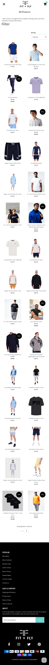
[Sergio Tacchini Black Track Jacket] (36, 278)
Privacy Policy (6, 596)
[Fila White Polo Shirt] (12, 118)
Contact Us (5, 583)
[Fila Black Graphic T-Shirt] (36, 375)
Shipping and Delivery (8, 592)
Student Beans (6, 575)
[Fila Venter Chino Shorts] (36, 437)
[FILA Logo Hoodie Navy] (36, 501)
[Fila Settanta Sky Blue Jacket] (12, 375)
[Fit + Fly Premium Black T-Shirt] (12, 213)
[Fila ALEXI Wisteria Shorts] (12, 437)
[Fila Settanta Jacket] (36, 151)
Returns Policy (6, 600)
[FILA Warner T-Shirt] (36, 309)
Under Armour (6, 567)
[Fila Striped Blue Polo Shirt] (12, 406)
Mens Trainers (6, 571)
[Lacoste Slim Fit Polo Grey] (36, 118)
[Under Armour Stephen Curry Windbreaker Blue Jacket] (36, 213)
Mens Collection (7, 560)
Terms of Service (7, 604)
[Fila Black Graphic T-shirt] (36, 406)
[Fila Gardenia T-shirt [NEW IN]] (12, 247)
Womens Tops (6, 564)
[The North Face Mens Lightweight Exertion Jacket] (36, 342)
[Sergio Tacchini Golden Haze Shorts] (36, 468)
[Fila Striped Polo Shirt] (36, 247)
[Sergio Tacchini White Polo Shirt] (12, 468)
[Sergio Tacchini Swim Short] (12, 151)
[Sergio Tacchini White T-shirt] (12, 278)
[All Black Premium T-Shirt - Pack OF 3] (12, 501)
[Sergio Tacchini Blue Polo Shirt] (12, 182)
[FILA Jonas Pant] (12, 85)
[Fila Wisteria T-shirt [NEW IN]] (36, 85)
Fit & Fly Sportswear (30, 659)
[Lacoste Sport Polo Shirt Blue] (12, 52)
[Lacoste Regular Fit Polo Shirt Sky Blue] (36, 52)
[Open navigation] (4, 4)
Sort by (33, 32)
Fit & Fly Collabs (7, 579)
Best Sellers (5, 556)
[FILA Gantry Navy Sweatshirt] (12, 342)
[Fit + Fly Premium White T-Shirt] (36, 182)
